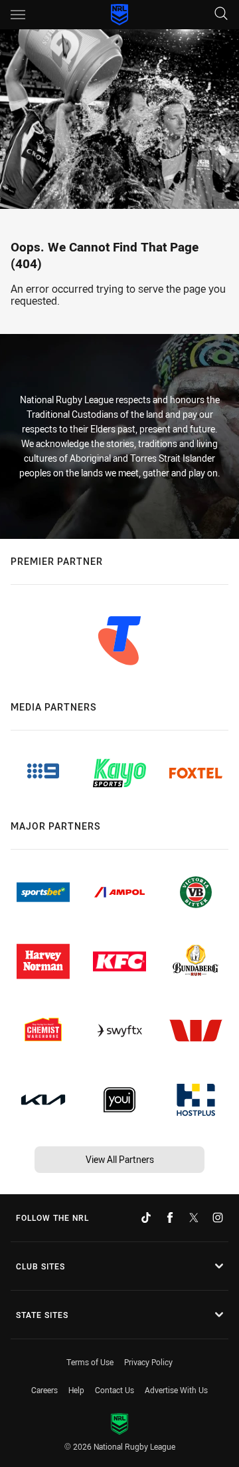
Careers (44, 1390)
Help (76, 1390)
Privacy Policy (148, 1362)
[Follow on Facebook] (170, 1217)
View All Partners (120, 1159)
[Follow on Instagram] (217, 1217)
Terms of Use (90, 1362)
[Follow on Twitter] (194, 1217)
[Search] (221, 14)
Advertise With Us (176, 1390)
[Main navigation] (18, 14)
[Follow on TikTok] (146, 1217)
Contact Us (114, 1390)
